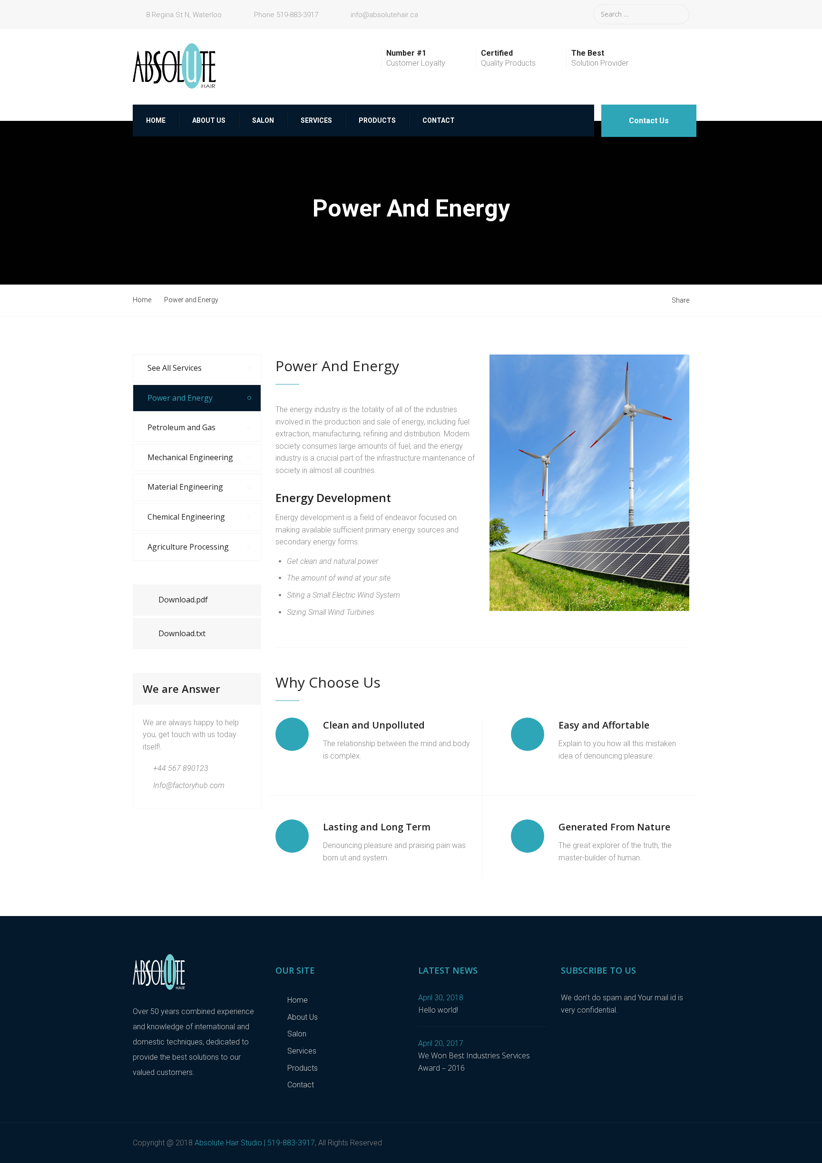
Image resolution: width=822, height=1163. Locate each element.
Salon (263, 120)
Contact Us (649, 120)
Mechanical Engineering (190, 457)
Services (316, 120)
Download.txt (182, 633)
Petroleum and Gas (181, 427)
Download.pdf (183, 599)
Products (377, 120)
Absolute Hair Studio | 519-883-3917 (255, 1142)
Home (156, 120)
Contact (438, 120)
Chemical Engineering (186, 517)
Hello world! (438, 1010)
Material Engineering (185, 487)
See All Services (174, 368)
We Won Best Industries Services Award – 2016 (474, 1061)
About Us (208, 120)
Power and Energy (180, 398)
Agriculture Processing (188, 547)
